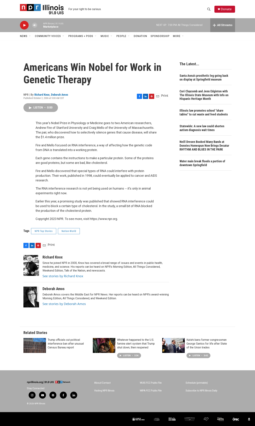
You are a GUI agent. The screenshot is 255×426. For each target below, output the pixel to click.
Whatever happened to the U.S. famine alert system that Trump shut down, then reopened (136, 343)
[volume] (35, 25)
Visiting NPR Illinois (104, 390)
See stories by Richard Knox (62, 276)
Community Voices (48, 36)
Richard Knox (42, 94)
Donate (226, 9)
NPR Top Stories (44, 231)
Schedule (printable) (197, 383)
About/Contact (102, 383)
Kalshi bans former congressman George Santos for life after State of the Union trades (206, 343)
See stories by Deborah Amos (64, 304)
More (176, 36)
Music (105, 36)
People (121, 36)
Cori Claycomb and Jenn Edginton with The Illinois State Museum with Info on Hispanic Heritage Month (204, 95)
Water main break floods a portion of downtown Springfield (202, 163)
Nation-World (69, 231)
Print (164, 95)
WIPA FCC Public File (151, 390)
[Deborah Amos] (31, 297)
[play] (24, 25)
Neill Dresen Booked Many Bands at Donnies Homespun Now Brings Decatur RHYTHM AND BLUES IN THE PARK (204, 145)
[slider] (40, 25)
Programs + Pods (80, 36)
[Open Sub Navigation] (30, 36)
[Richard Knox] (31, 265)
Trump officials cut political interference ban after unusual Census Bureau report (66, 343)
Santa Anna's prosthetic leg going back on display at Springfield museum (204, 77)
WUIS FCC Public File (151, 383)
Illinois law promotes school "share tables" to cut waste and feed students (204, 112)
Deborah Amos (59, 94)
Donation (140, 36)
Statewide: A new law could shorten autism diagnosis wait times (202, 128)
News (23, 36)
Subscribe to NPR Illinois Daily (201, 390)
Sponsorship (160, 36)
